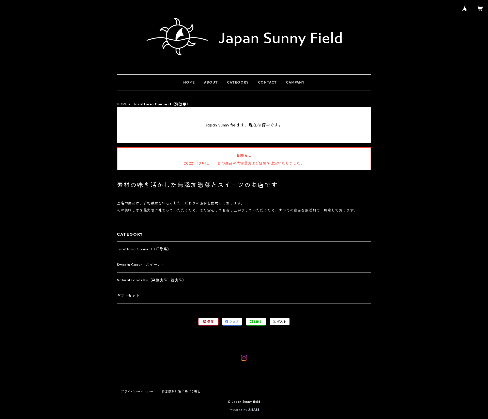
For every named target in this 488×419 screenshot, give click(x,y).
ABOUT (211, 82)
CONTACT (267, 82)
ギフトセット (128, 295)
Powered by (238, 410)
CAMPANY (295, 82)
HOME (189, 82)
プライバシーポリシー (137, 391)
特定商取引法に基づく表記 (181, 391)
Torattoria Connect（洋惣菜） (144, 249)
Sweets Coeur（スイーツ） (141, 264)
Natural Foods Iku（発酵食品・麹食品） (151, 280)
